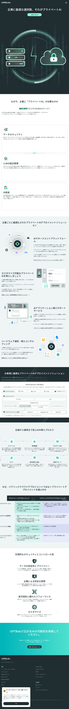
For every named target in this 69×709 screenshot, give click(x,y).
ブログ (2, 685)
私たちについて (39, 685)
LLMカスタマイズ (5, 674)
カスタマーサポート (40, 669)
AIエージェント (4, 677)
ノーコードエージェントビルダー (8, 669)
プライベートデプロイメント (42, 690)
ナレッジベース (4, 671)
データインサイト (39, 677)
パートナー (38, 687)
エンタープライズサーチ (41, 674)
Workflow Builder (5, 679)
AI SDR (37, 671)
